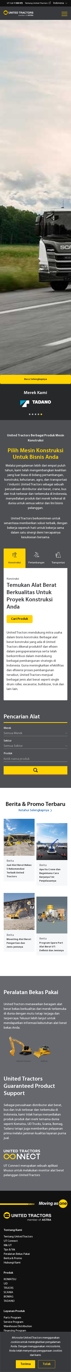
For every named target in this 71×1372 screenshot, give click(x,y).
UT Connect (11, 1241)
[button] (60, 3)
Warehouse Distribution (18, 1326)
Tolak (47, 1364)
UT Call (15, 3)
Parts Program (12, 1317)
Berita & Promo (13, 1258)
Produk (8, 753)
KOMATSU (10, 1279)
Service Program (13, 1322)
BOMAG (8, 1296)
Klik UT (8, 1245)
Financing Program (15, 1330)
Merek (7, 728)
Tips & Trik (9, 1249)
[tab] (14, 558)
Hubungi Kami (12, 1262)
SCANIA (8, 1292)
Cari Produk (19, 619)
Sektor (8, 740)
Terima (25, 1364)
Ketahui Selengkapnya (34, 810)
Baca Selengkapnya (35, 379)
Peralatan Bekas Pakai (17, 1254)
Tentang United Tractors (36, 3)
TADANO (9, 1301)
